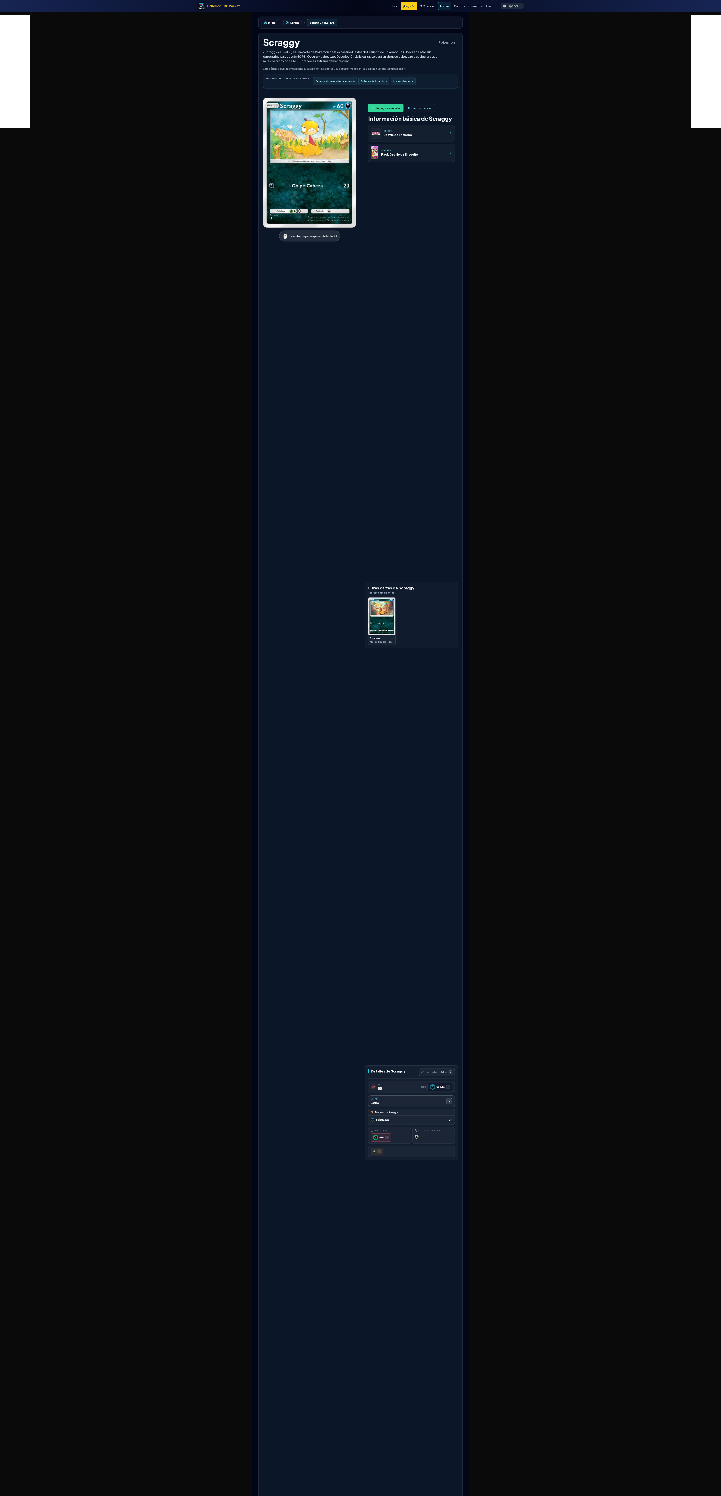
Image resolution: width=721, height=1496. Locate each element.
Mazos (444, 6)
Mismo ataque (403, 81)
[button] (512, 6)
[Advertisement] (15, 71)
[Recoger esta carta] (385, 108)
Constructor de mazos (468, 6)
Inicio (395, 6)
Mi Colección (427, 6)
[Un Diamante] (377, 1151)
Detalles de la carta (374, 81)
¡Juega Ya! (409, 6)
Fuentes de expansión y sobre (335, 81)
